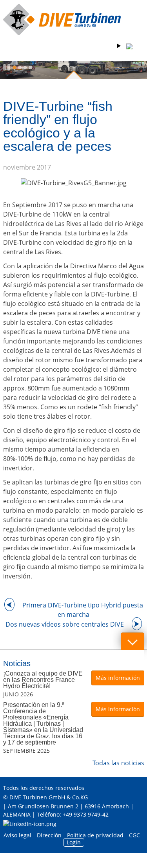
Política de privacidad (95, 835)
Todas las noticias (118, 763)
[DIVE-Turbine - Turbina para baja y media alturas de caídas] (62, 19)
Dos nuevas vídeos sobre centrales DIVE (64, 624)
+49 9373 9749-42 (86, 814)
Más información (118, 677)
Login (74, 842)
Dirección (49, 835)
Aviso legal (17, 835)
